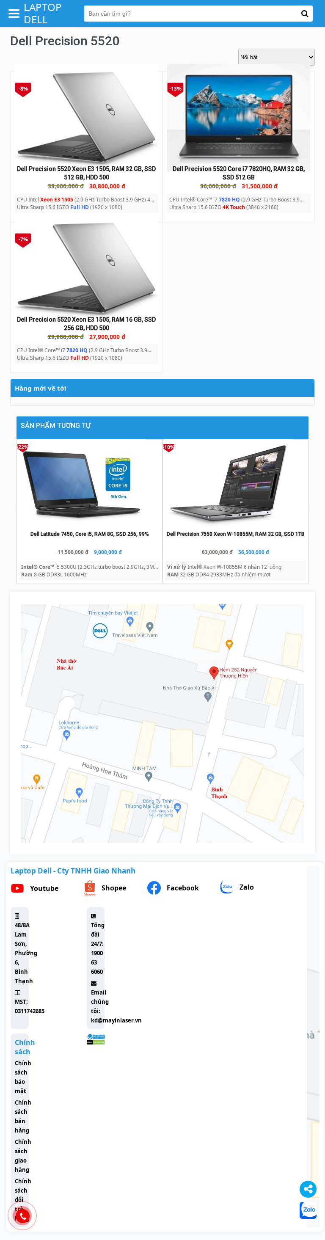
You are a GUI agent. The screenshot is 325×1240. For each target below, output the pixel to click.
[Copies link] (308, 1189)
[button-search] (305, 14)
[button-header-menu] (13, 13)
